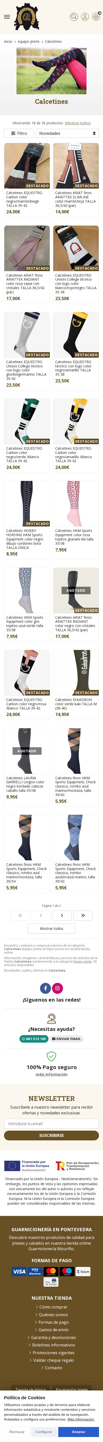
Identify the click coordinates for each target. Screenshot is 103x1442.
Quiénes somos (53, 1314)
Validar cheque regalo (53, 1360)
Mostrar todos (78, 123)
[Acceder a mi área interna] (85, 17)
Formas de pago (53, 1322)
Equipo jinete (82, 961)
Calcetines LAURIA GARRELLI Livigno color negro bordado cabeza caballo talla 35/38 (25, 784)
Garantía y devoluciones (53, 1337)
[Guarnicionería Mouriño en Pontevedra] (26, 17)
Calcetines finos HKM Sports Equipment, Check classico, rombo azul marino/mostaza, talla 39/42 (75, 786)
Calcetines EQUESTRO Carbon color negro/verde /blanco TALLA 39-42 (24, 454)
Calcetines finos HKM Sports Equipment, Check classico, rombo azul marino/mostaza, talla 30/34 (26, 873)
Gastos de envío (53, 1329)
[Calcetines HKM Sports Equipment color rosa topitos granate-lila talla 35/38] (76, 503)
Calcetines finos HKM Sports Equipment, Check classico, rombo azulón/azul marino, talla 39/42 (75, 873)
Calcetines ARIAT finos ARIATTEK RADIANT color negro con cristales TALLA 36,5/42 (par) (75, 623)
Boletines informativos (53, 1345)
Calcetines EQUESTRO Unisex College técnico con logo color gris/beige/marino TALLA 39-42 (26, 370)
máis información (52, 1074)
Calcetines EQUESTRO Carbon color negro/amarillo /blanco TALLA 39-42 (73, 454)
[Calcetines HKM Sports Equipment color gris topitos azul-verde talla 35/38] (27, 590)
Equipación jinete (72, 1389)
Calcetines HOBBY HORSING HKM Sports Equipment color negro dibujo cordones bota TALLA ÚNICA (24, 539)
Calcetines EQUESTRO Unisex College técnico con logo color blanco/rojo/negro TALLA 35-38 (75, 283)
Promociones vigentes (53, 1352)
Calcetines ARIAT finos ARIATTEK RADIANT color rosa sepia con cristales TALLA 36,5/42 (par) (25, 283)
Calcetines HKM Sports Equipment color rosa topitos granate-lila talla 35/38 (74, 536)
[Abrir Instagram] (57, 988)
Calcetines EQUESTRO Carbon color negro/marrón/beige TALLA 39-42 (24, 199)
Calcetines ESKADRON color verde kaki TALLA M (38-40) (76, 703)
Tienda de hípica (30, 1389)
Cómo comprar (54, 1307)
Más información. (81, 1419)
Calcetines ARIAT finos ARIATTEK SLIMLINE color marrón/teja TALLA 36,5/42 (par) (75, 199)
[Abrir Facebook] (45, 988)
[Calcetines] (20, 916)
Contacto (53, 1367)
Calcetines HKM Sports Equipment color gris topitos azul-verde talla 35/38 (24, 623)
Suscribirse (51, 1135)
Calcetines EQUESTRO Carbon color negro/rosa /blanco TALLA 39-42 (26, 703)
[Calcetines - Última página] (62, 916)
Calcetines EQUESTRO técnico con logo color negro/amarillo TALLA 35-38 (73, 368)
